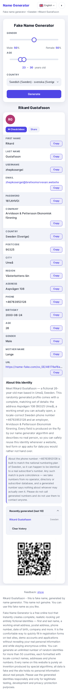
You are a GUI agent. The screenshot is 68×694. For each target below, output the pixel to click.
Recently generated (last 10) (26, 511)
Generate (34, 94)
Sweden (32, 11)
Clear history (19, 528)
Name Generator (16, 5)
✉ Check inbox (16, 129)
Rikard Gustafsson (49, 11)
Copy (56, 143)
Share (34, 129)
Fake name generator (14, 11)
